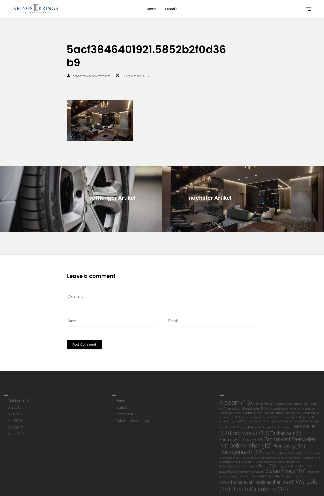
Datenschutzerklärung (132, 421)
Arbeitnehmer (262, 404)
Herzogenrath (241, 452)
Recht (265, 466)
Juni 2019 (15, 414)
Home (151, 9)
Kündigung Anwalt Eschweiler (261, 457)
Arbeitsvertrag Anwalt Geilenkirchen (280, 421)
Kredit (269, 453)
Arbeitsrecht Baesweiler (244, 408)
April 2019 (15, 427)
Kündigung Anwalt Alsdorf (291, 453)
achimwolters (101, 76)
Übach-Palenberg (259, 489)
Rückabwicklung (251, 471)
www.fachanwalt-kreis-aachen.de (257, 482)
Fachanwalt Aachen (241, 439)
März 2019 (16, 434)
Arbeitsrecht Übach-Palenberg (297, 412)
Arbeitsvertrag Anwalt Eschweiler (238, 421)
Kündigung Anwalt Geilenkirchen (301, 457)
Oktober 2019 (18, 401)
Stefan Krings (285, 471)
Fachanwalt (285, 433)
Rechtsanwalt (283, 466)
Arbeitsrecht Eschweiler (283, 408)
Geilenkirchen (250, 445)
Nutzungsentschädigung (238, 466)
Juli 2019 (15, 407)
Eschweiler (250, 432)
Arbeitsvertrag (228, 417)
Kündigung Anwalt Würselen (237, 462)
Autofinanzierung (262, 427)
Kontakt (171, 9)
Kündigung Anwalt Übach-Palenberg (277, 462)
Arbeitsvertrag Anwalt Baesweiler (294, 417)
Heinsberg (289, 446)
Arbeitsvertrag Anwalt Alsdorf (256, 417)
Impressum (124, 414)
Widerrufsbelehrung (287, 476)
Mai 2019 (15, 421)
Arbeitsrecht (282, 403)
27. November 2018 (135, 76)
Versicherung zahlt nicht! (239, 476)
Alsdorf (235, 402)
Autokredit (281, 427)
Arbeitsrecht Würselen (258, 412)
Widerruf (263, 476)
